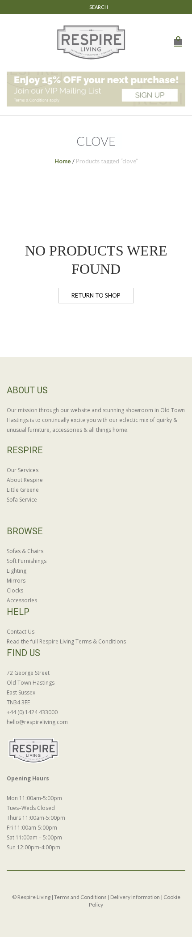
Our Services (22, 470)
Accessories (22, 600)
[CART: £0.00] (178, 37)
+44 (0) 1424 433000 (32, 712)
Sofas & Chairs (25, 551)
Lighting (16, 571)
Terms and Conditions (80, 897)
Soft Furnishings (26, 561)
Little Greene (23, 490)
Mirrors (16, 580)
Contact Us (20, 631)
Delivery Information (135, 897)
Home (62, 161)
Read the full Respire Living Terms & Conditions (66, 641)
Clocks (15, 590)
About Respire (25, 480)
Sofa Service (22, 499)
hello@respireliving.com (37, 722)
